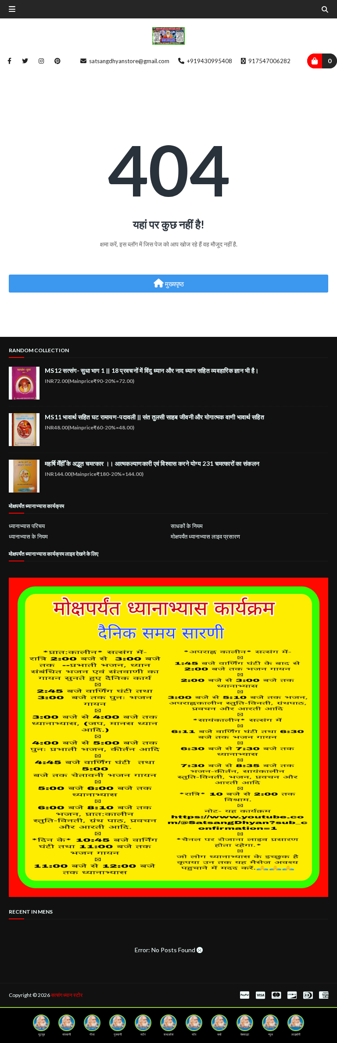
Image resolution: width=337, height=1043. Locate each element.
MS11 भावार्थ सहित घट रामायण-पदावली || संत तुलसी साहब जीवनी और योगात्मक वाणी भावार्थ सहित (154, 417)
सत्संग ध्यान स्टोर (66, 995)
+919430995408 (209, 60)
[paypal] (244, 995)
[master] (276, 995)
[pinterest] (56, 61)
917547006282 (268, 60)
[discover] (292, 995)
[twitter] (25, 61)
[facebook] (9, 61)
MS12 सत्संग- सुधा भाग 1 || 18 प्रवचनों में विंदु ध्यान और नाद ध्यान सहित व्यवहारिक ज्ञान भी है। (151, 370)
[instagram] (41, 61)
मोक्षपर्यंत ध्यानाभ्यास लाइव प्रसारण (205, 536)
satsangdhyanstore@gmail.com (128, 60)
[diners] (308, 995)
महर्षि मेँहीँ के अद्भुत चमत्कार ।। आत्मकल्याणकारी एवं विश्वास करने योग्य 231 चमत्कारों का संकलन (152, 463)
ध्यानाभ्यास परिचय (27, 525)
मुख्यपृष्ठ (174, 284)
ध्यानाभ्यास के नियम (28, 536)
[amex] (322, 995)
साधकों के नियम (187, 525)
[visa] (260, 995)
